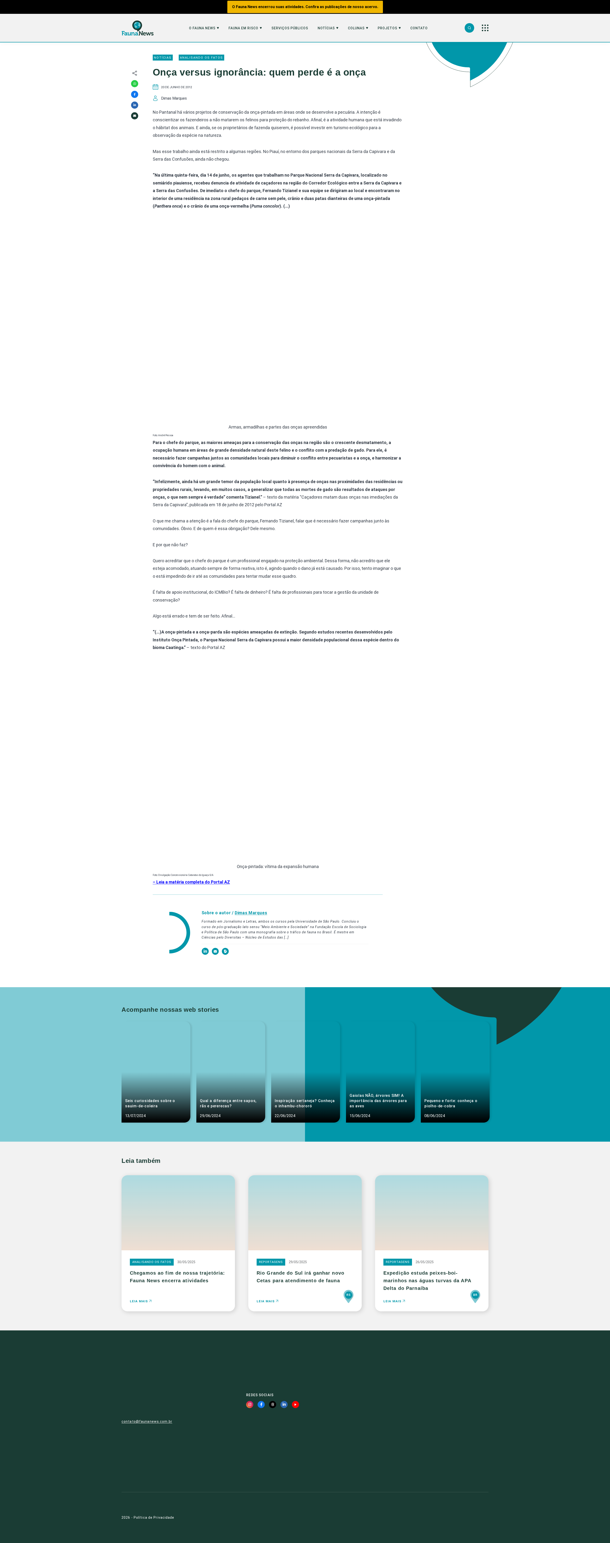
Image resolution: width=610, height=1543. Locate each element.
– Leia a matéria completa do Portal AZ (191, 881)
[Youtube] (295, 1404)
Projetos (387, 28)
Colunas (356, 28)
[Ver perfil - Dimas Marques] (171, 933)
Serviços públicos (289, 28)
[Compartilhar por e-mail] (134, 115)
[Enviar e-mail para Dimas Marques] (215, 953)
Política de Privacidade (154, 1517)
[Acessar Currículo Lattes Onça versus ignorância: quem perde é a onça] (225, 953)
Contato (419, 28)
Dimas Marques (251, 912)
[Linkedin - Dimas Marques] (205, 953)
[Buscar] (469, 28)
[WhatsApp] (134, 83)
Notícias (326, 28)
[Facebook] (134, 94)
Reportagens (271, 1262)
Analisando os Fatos (201, 57)
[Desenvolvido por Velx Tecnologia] (461, 1517)
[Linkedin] (134, 105)
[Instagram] (249, 1404)
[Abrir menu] (485, 28)
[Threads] (272, 1404)
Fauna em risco (243, 28)
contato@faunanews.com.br (147, 1421)
